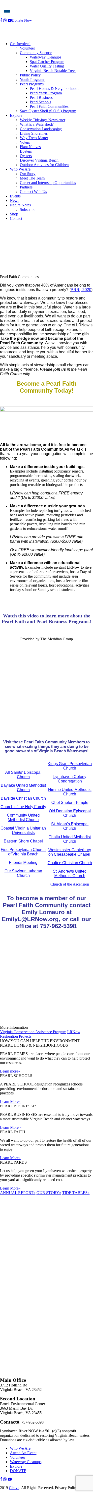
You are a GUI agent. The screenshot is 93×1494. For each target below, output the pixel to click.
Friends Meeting (23, 862)
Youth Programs (32, 79)
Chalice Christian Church (70, 863)
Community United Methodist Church (23, 817)
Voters (25, 142)
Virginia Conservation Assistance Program (33, 1032)
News (14, 200)
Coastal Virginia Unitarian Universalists (23, 830)
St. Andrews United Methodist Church (70, 873)
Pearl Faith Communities (49, 106)
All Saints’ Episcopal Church (23, 774)
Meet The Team (32, 178)
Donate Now (22, 20)
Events (15, 196)
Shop (14, 214)
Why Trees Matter (34, 138)
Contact (16, 218)
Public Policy (30, 75)
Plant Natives (30, 147)
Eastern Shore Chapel (23, 841)
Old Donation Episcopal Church (70, 813)
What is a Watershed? (37, 124)
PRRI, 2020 (81, 290)
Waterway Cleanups (45, 57)
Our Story (27, 174)
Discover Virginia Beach (39, 160)
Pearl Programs (32, 84)
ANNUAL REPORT (17, 1193)
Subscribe (27, 209)
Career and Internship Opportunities (48, 182)
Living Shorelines (34, 133)
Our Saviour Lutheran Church (23, 873)
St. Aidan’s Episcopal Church (70, 826)
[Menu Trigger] (7, 11)
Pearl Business (41, 97)
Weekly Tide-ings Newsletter (42, 120)
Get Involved (20, 44)
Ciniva (14, 1488)
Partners (26, 187)
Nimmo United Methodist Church (70, 791)
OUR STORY (48, 1193)
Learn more (10, 1071)
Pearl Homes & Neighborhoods (54, 88)
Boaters (26, 151)
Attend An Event (23, 1453)
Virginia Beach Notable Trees (53, 70)
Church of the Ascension (69, 884)
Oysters (26, 156)
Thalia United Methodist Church (70, 839)
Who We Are (20, 169)
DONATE (18, 1471)
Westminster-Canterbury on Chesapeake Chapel (69, 852)
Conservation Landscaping (41, 129)
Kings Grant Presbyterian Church (70, 766)
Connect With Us (33, 191)
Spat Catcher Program (47, 62)
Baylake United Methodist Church (23, 787)
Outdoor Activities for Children (44, 165)
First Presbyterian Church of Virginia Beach (23, 851)
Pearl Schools (40, 102)
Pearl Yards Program (46, 93)
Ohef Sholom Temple (69, 802)
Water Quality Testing (47, 66)
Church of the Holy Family (23, 807)
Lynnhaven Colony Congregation (69, 779)
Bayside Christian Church (23, 798)
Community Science (36, 53)
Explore (16, 115)
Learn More (10, 1101)
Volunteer (27, 48)
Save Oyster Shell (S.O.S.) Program (48, 111)
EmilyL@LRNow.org (30, 919)
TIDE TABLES (76, 1193)
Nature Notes (20, 205)
